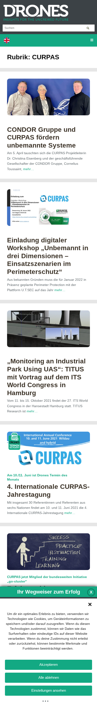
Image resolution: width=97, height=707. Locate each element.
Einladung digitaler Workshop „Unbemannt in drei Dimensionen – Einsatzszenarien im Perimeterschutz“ (47, 256)
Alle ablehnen (48, 677)
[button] (90, 604)
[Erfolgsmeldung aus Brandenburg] (48, 551)
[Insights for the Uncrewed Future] (34, 10)
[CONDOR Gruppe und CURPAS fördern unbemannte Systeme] (48, 97)
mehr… (28, 169)
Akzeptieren (48, 665)
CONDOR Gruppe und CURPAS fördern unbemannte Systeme (41, 137)
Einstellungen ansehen (48, 690)
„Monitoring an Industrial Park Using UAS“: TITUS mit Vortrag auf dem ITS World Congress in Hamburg (46, 377)
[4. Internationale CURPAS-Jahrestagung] (48, 450)
